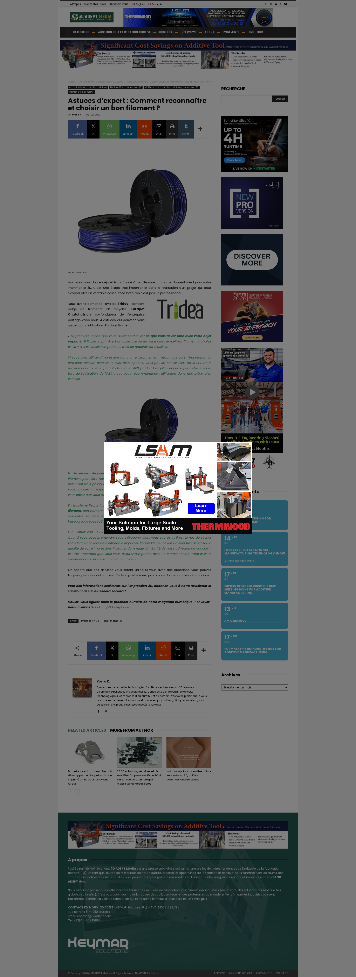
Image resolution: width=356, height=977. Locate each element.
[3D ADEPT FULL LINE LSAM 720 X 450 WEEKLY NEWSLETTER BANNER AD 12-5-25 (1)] (178, 533)
